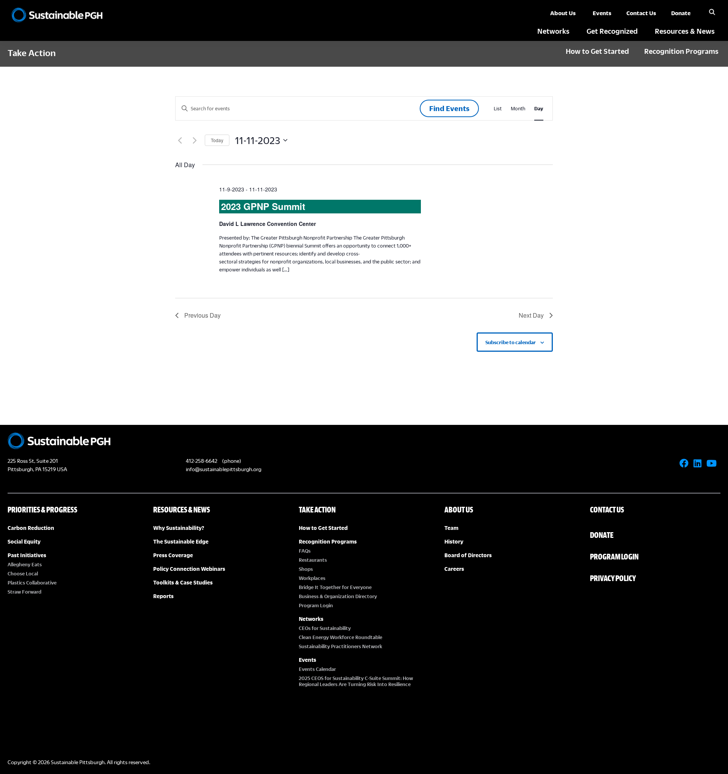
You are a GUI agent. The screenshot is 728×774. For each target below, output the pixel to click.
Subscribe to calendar (510, 342)
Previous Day (202, 315)
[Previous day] (179, 140)
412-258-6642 (201, 461)
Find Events (449, 108)
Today (217, 140)
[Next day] (194, 140)
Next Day (531, 315)
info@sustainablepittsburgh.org (223, 469)
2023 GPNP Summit (263, 206)
